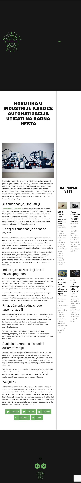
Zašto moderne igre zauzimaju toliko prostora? (74, 285)
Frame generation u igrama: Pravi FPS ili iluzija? (75, 216)
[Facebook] (37, 466)
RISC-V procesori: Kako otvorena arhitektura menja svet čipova (62, 287)
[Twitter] (43, 466)
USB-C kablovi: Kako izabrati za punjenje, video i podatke (62, 219)
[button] (59, 41)
